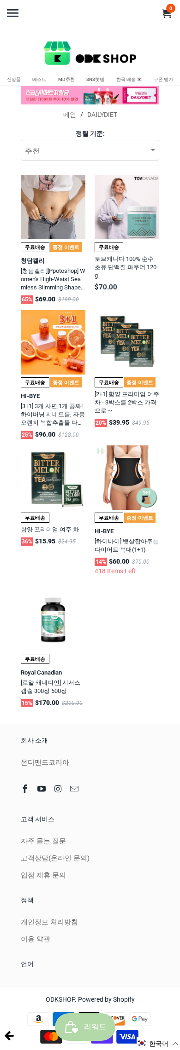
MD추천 (66, 79)
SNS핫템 (95, 79)
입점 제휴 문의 (43, 875)
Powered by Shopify (106, 999)
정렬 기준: (90, 133)
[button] (158, 1043)
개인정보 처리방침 (49, 922)
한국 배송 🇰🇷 (129, 79)
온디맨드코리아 (45, 762)
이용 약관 (35, 939)
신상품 (14, 79)
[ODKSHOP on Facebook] (26, 789)
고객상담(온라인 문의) (55, 858)
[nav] (14, 9)
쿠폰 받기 (163, 79)
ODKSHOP (60, 999)
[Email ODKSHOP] (75, 789)
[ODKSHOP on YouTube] (42, 789)
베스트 (39, 79)
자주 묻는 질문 (43, 841)
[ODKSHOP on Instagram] (59, 789)
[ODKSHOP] (90, 54)
